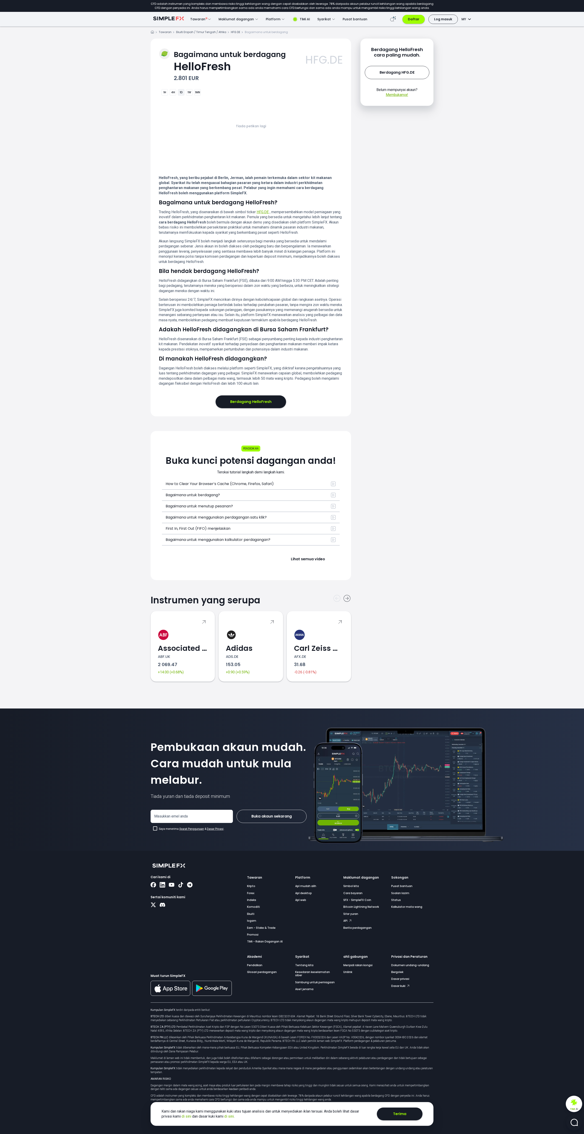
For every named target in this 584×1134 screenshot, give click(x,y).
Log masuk (443, 19)
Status (396, 900)
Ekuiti (250, 914)
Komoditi (253, 907)
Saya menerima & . (192, 828)
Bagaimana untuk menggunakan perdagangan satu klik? (216, 517)
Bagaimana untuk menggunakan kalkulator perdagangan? (218, 539)
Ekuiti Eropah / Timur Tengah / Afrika (201, 32)
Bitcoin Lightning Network (361, 907)
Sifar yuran (350, 914)
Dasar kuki (398, 986)
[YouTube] (171, 885)
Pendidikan (254, 965)
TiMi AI (305, 19)
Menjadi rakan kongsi (358, 965)
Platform (302, 877)
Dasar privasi (400, 979)
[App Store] (170, 995)
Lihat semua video (308, 559)
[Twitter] (153, 905)
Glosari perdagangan (262, 972)
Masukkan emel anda (171, 816)
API (345, 921)
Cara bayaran (352, 893)
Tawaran (165, 32)
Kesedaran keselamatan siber (312, 973)
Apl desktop (303, 893)
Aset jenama (304, 989)
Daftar (413, 19)
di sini (187, 1116)
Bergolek (397, 972)
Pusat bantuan (355, 19)
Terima (399, 1113)
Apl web (300, 900)
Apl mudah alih (305, 886)
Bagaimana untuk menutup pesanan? (199, 506)
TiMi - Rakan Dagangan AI (265, 941)
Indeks (251, 900)
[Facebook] (153, 885)
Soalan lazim (400, 893)
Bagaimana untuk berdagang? (193, 495)
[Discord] (162, 905)
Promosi (252, 935)
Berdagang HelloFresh (250, 401)
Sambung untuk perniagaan (315, 982)
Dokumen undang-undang (410, 965)
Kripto (251, 886)
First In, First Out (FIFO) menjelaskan (198, 528)
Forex (250, 893)
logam (251, 921)
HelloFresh (230, 61)
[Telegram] (190, 885)
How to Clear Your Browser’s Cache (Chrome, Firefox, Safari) (220, 483)
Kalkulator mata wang (406, 907)
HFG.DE (235, 32)
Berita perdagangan (357, 928)
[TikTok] (180, 885)
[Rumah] (152, 33)
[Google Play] (212, 994)
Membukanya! (397, 95)
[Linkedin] (162, 885)
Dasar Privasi (215, 828)
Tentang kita (304, 965)
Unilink (347, 972)
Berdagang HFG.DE (397, 72)
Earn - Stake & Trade (261, 928)
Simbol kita (351, 886)
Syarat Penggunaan (191, 828)
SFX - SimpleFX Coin (357, 900)
